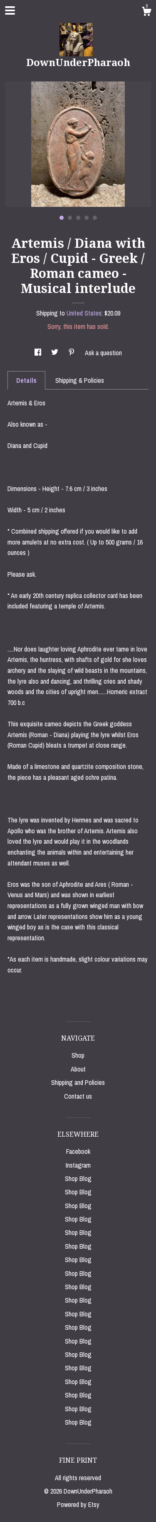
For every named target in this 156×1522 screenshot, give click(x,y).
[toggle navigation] (10, 10)
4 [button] (86, 218)
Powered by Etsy (78, 1504)
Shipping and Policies (78, 1082)
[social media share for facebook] (39, 352)
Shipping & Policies (79, 380)
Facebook (78, 1151)
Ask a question (103, 352)
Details (26, 380)
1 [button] (61, 218)
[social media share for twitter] (55, 352)
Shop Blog (78, 1178)
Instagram (78, 1165)
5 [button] (95, 218)
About (78, 1069)
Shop (78, 1055)
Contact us (78, 1096)
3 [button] (78, 218)
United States (84, 313)
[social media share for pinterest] (72, 352)
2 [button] (70, 218)
